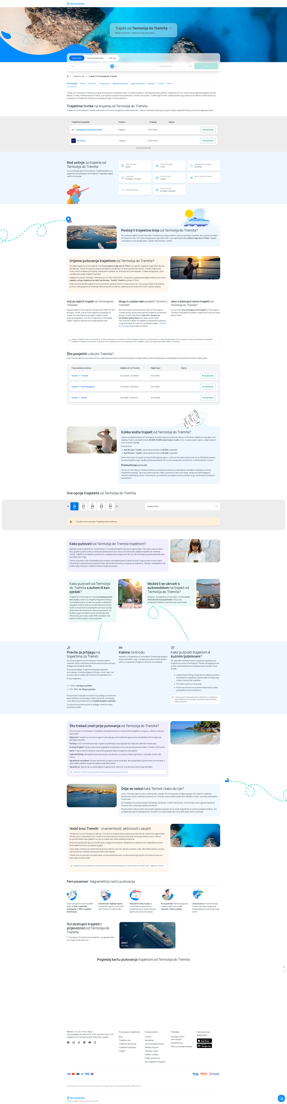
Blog (121, 1090)
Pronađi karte (208, 129)
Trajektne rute (79, 76)
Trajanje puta (104, 83)
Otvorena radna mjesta (154, 1097)
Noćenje (151, 83)
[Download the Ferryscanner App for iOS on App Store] (204, 1094)
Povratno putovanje (95, 58)
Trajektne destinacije (127, 1097)
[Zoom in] (284, 1020)
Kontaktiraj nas (177, 1096)
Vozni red (92, 83)
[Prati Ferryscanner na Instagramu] (73, 1095)
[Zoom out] (284, 1024)
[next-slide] (116, 506)
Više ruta (112, 58)
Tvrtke (82, 83)
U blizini (161, 83)
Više (168, 83)
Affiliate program (152, 1101)
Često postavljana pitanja (181, 1100)
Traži (206, 66)
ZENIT (124, 996)
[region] (143, 1048)
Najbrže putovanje (120, 83)
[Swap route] (112, 66)
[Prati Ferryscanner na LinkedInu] (84, 1095)
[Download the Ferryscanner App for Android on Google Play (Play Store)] (204, 1099)
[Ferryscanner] (76, 3)
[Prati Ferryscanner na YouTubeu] (89, 1095)
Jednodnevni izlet (138, 83)
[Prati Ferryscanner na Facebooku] (68, 1095)
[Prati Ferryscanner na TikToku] (79, 1095)
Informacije (72, 83)
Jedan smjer (77, 58)
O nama (148, 1090)
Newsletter (149, 1093)
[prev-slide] (68, 506)
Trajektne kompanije (127, 1101)
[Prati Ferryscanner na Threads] (95, 1095)
